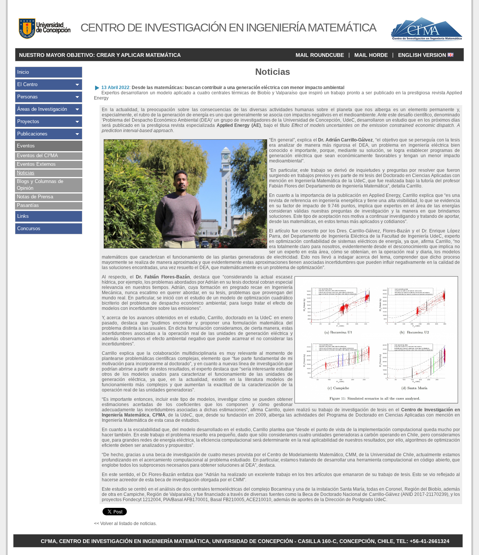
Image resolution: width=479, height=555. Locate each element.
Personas (27, 97)
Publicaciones (32, 134)
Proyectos (28, 121)
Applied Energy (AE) (239, 125)
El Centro (27, 84)
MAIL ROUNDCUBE (320, 55)
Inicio (23, 72)
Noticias (25, 173)
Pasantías (28, 205)
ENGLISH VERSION (423, 55)
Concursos (28, 228)
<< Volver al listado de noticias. (125, 523)
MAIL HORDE (371, 55)
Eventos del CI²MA (37, 155)
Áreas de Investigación (42, 109)
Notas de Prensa (35, 196)
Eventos (26, 146)
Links (23, 216)
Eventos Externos (36, 164)
